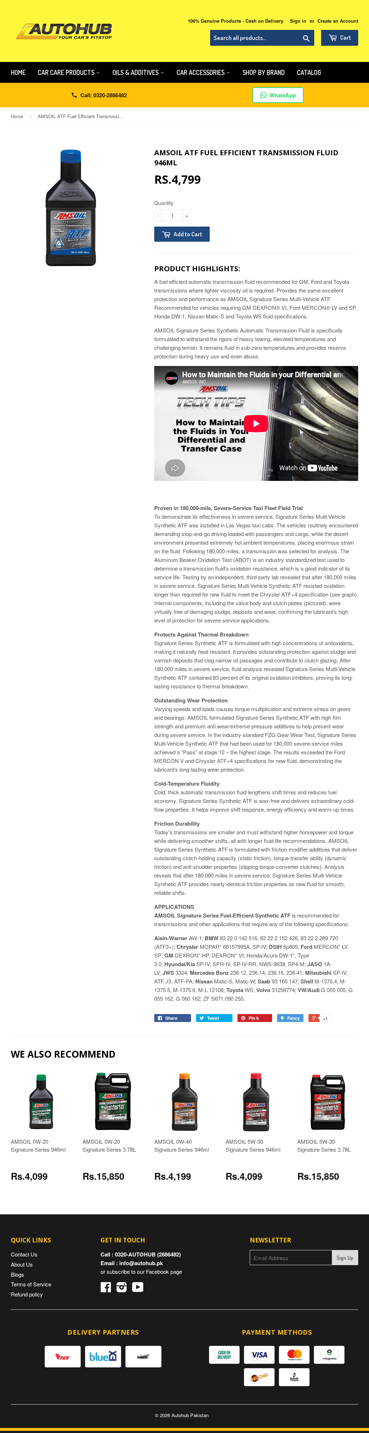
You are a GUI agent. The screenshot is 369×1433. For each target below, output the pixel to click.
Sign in (298, 21)
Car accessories (201, 72)
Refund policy (27, 1294)
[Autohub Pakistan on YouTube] (137, 1289)
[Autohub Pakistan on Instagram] (121, 1289)
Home (18, 72)
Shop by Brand (264, 72)
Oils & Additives (136, 72)
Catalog (309, 72)
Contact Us (24, 1254)
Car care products (67, 72)
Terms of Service (31, 1284)
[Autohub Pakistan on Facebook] (106, 1289)
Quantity (163, 202)
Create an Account (337, 21)
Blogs (17, 1274)
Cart (345, 37)
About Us (22, 1264)
